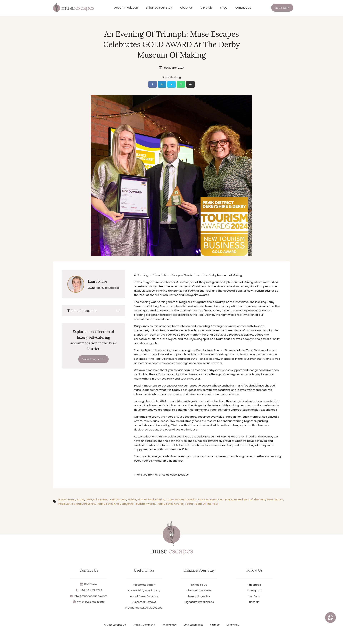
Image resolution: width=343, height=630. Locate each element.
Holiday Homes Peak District (146, 499)
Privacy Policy (169, 624)
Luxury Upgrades (199, 596)
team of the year (206, 504)
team (189, 504)
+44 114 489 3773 (90, 590)
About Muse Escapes (144, 596)
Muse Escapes (207, 499)
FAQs (223, 8)
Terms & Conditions (144, 624)
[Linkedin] (162, 84)
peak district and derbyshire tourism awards (126, 504)
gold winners (117, 499)
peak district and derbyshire (76, 504)
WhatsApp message (91, 602)
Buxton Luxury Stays (71, 499)
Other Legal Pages (193, 624)
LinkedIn (254, 602)
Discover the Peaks (199, 590)
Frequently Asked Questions (143, 607)
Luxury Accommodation (181, 499)
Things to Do (199, 585)
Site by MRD (233, 624)
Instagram (254, 590)
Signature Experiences (199, 602)
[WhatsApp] (181, 84)
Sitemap (215, 624)
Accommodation (126, 8)
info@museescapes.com (90, 596)
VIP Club (206, 8)
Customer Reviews (143, 602)
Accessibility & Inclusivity (144, 590)
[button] (282, 8)
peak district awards (170, 504)
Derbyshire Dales (97, 499)
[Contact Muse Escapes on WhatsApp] (330, 617)
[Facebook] (152, 84)
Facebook (254, 585)
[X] (171, 84)
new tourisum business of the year (241, 499)
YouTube (254, 596)
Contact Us (243, 8)
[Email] (190, 84)
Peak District (275, 499)
